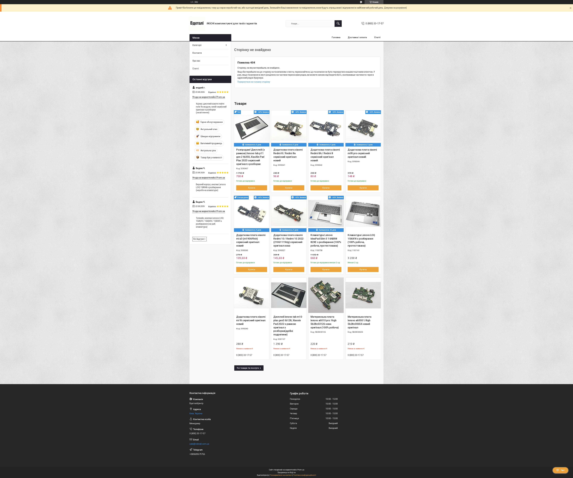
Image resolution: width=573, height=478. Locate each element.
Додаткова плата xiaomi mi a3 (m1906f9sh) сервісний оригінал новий (250, 240)
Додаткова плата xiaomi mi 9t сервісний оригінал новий (250, 320)
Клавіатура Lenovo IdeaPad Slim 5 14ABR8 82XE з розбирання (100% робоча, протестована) (326, 240)
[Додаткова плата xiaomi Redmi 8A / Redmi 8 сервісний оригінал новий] (326, 128)
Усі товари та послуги (248, 368)
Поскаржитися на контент (281, 475)
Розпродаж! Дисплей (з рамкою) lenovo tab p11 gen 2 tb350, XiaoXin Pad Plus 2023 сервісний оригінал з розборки (250, 156)
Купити (251, 188)
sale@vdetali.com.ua (199, 444)
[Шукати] (338, 23)
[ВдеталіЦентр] (197, 23)
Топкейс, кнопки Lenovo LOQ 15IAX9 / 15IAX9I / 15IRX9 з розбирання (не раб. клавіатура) (210, 222)
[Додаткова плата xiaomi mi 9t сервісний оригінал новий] (251, 295)
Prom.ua (300, 470)
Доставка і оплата (357, 37)
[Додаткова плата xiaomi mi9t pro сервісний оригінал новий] (363, 128)
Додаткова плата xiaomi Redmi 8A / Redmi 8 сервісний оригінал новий (325, 155)
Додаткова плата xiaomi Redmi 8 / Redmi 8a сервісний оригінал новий (288, 155)
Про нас (196, 61)
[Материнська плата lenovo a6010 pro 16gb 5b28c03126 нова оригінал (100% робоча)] (326, 295)
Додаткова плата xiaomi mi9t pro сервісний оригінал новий (362, 153)
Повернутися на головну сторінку (253, 82)
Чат (563, 470)
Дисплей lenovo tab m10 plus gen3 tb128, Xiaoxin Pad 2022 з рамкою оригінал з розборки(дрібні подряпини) (287, 325)
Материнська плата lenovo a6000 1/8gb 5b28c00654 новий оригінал (359, 322)
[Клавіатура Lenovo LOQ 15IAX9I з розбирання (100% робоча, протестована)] (363, 213)
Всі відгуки (198, 239)
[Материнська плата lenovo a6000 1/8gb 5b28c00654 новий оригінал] (363, 295)
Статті (377, 37)
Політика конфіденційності (304, 475)
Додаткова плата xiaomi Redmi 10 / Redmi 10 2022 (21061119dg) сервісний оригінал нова (288, 240)
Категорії (196, 45)
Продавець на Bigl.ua (287, 472)
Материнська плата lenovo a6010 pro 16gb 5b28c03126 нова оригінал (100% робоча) (325, 322)
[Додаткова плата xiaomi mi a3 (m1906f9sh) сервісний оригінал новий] (251, 213)
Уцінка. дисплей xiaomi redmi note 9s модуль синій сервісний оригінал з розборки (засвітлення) (211, 108)
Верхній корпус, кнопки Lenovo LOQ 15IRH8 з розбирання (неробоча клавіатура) (211, 187)
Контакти (197, 53)
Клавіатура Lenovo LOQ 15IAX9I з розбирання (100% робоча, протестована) (361, 240)
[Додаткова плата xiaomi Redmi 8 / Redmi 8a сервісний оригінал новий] (288, 128)
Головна (336, 37)
